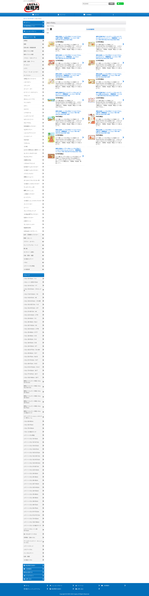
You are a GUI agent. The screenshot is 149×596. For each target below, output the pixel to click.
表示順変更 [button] (91, 29)
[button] (113, 14)
